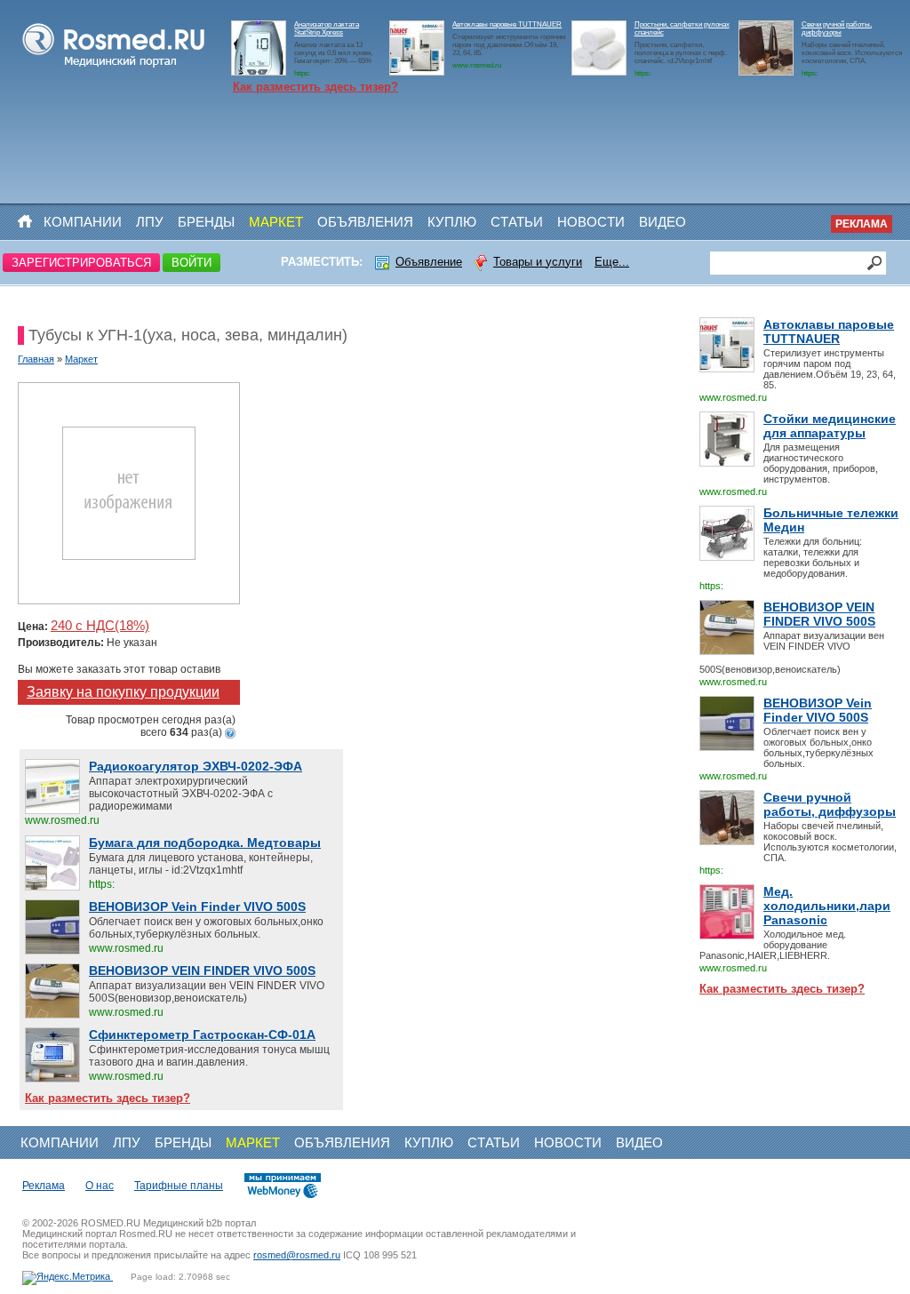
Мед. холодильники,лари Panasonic (826, 905)
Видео (662, 221)
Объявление (428, 261)
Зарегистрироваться (81, 262)
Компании (83, 221)
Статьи (517, 221)
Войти (192, 262)
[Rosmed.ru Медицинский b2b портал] (114, 67)
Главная (36, 359)
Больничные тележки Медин (830, 520)
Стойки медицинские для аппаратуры (829, 425)
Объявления (365, 221)
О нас (99, 1185)
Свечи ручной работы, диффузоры (837, 28)
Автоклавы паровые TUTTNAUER (507, 24)
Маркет (276, 221)
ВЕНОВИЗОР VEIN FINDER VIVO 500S (819, 614)
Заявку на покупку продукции (123, 691)
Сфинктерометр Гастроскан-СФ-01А (202, 1034)
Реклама (861, 224)
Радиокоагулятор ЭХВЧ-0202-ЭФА (195, 766)
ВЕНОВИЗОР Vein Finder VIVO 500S (817, 710)
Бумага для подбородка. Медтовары (205, 842)
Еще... (612, 261)
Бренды (206, 221)
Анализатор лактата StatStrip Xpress (326, 28)
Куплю (451, 221)
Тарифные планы (178, 1185)
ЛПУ (150, 221)
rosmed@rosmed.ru (296, 1255)
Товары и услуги (537, 261)
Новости (591, 221)
